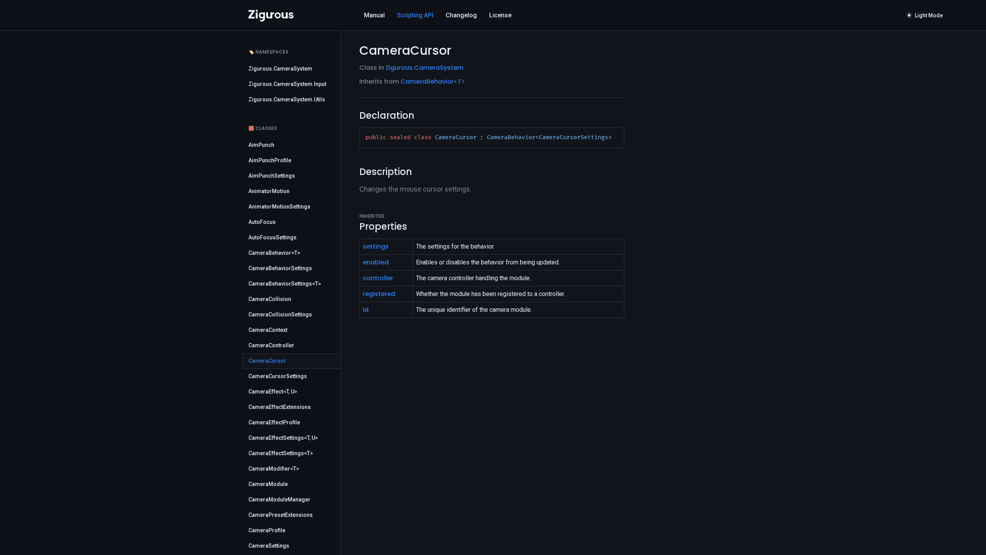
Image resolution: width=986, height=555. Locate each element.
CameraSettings (268, 546)
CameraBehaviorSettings (280, 268)
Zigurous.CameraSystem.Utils (286, 99)
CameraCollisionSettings (280, 314)
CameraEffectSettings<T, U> (283, 438)
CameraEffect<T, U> (272, 391)
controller (378, 278)
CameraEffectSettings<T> (280, 453)
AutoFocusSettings (272, 237)
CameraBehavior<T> (274, 253)
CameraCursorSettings (277, 376)
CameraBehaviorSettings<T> (284, 284)
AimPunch (261, 145)
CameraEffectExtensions (279, 407)
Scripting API (415, 15)
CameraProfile (266, 530)
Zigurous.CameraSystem (280, 69)
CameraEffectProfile (274, 422)
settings (376, 246)
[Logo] (271, 15)
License (500, 15)
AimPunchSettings (271, 176)
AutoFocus (262, 222)
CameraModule (268, 484)
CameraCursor (267, 361)
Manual (374, 15)
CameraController (271, 345)
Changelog (461, 15)
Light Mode (924, 15)
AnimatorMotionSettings (279, 207)
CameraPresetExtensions (280, 515)
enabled (376, 262)
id (366, 309)
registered (379, 293)
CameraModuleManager (279, 499)
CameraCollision (269, 299)
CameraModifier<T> (273, 469)
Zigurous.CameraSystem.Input (287, 84)
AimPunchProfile (269, 160)
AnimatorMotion (269, 191)
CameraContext (267, 330)
